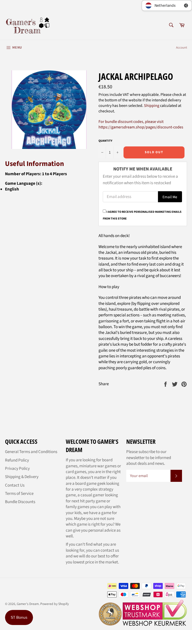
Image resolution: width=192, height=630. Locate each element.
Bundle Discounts (20, 502)
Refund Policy (17, 460)
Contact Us (14, 485)
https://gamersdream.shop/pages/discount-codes (140, 127)
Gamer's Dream (28, 603)
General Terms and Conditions (31, 452)
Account (181, 47)
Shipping (151, 105)
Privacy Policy (17, 469)
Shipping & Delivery (21, 477)
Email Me (169, 197)
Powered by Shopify (54, 603)
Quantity (105, 141)
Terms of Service (19, 494)
